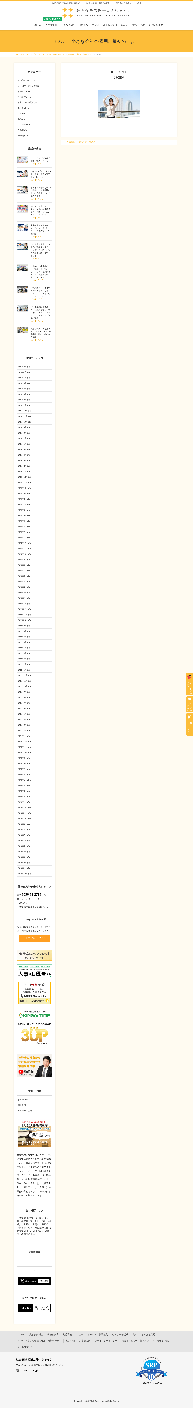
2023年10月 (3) (24, 554)
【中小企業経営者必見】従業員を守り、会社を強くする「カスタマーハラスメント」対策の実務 (40, 312)
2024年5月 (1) (24, 516)
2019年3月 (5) (24, 857)
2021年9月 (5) (24, 692)
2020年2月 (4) (24, 797)
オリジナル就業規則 (98, 1334)
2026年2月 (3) (24, 400)
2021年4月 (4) (24, 719)
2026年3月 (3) (24, 394)
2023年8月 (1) (24, 565)
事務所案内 (53, 1334)
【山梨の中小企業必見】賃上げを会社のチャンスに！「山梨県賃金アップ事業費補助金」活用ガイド (40, 272)
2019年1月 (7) (24, 868)
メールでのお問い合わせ (189, 706)
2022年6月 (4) (24, 642)
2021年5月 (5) (24, 714)
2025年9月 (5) (24, 427)
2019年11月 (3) (24, 813)
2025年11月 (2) (24, 416)
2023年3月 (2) (24, 593)
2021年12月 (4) (24, 675)
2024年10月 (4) (24, 488)
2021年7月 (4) (24, 703)
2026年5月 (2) (24, 383)
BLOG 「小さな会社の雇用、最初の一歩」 (39, 1340)
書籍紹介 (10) (24, 125)
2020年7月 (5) (24, 769)
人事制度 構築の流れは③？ (81, 142)
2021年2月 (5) (24, 730)
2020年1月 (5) (24, 802)
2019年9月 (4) (24, 824)
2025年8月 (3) (24, 433)
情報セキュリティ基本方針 (135, 1340)
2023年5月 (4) (24, 582)
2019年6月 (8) (24, 841)
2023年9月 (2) (24, 560)
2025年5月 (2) (24, 449)
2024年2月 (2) (24, 532)
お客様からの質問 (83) (28, 102)
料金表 (79, 1334)
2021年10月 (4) (24, 686)
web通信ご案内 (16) (26, 80)
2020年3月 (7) (24, 791)
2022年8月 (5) (24, 631)
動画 (135, 1334)
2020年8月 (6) (24, 764)
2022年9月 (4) (24, 626)
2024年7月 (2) (24, 504)
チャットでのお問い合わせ (189, 687)
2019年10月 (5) (24, 819)
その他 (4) (22, 130)
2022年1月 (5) (24, 670)
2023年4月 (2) (24, 587)
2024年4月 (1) (24, 521)
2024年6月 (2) (24, 510)
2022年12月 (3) (24, 609)
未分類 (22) (23, 136)
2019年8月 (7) (24, 830)
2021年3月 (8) (24, 725)
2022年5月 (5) (24, 648)
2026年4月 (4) (24, 389)
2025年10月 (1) (24, 422)
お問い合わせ (25, 1347)
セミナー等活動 (25, 1111)
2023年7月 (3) (24, 571)
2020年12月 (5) (24, 741)
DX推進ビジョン (161, 1340)
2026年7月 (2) (24, 372)
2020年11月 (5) (24, 747)
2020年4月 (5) (24, 786)
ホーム (21, 1334)
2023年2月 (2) (24, 598)
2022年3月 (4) (24, 659)
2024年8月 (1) (24, 499)
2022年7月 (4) (24, 637)
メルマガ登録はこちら (34, 938)
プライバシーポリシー (106, 1340)
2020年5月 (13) (24, 780)
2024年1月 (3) (24, 538)
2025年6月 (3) (24, 444)
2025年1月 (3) (24, 471)
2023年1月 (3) (24, 604)
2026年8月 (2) (24, 367)
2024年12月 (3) (24, 477)
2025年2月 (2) (24, 466)
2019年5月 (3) (24, 846)
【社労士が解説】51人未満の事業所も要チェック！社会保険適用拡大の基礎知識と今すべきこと (40, 250)
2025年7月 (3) (24, 438)
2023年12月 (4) (24, 543)
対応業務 (67, 1334)
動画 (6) (21, 119)
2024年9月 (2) (24, 493)
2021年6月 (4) (24, 708)
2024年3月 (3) (24, 527)
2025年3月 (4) (24, 460)
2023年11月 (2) (24, 549)
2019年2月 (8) (24, 863)
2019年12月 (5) (24, 808)
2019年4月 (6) (24, 852)
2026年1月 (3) (24, 405)
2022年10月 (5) (24, 620)
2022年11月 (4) (24, 615)
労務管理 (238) (24, 97)
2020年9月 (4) (24, 758)
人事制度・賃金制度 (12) (29, 86)
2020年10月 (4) (24, 752)
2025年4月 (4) (24, 455)
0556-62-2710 (31, 894)
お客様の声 (23, 1100)
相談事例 (22, 1105)
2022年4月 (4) (24, 653)
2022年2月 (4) (24, 664)
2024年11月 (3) (24, 482)
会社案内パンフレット (188, 727)
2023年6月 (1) (24, 576)
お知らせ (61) (24, 91)
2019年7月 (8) (24, 835)
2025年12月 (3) (24, 411)
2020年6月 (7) (24, 775)
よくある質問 (148, 1334)
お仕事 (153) (23, 108)
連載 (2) (21, 113)
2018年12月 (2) (24, 874)
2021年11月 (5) (24, 681)
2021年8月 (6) (24, 697)
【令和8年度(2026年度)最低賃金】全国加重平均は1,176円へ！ (41, 174)
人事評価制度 (36, 1334)
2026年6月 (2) (24, 378)
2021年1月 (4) (24, 736)
